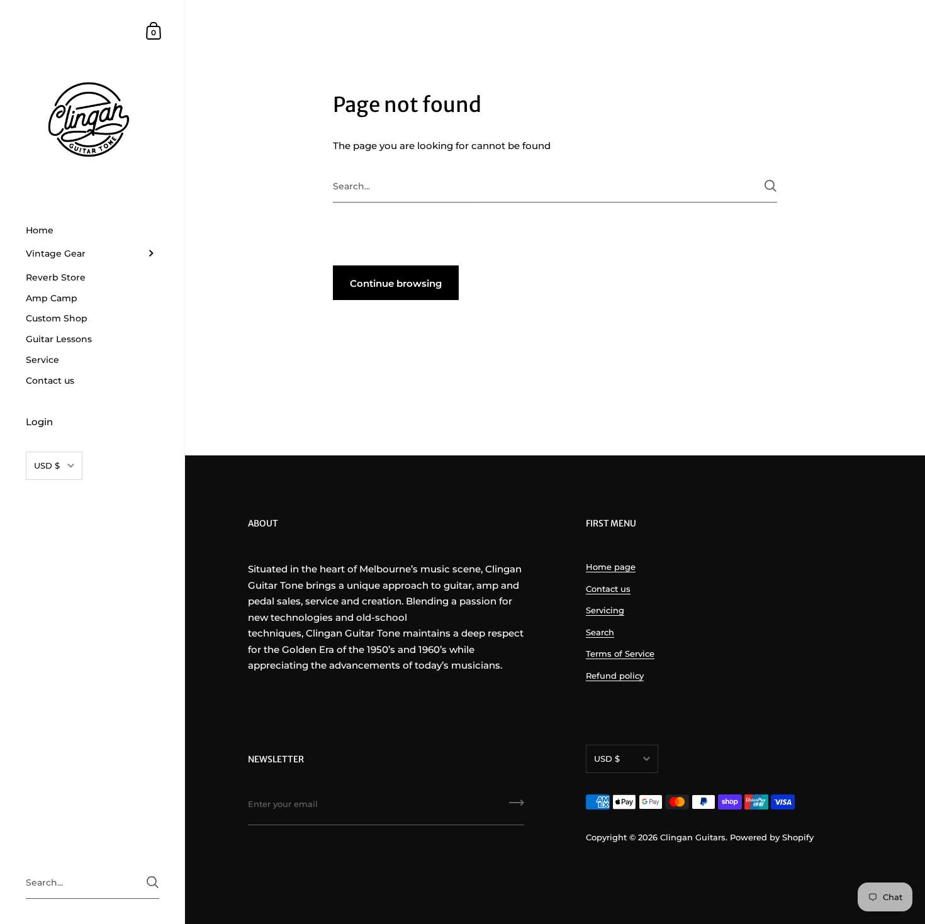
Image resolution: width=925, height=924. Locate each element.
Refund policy (615, 676)
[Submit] (770, 185)
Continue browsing (396, 283)
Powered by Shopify (772, 837)
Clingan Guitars (693, 837)
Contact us (608, 589)
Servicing (605, 610)
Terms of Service (620, 653)
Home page (611, 567)
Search (600, 632)
